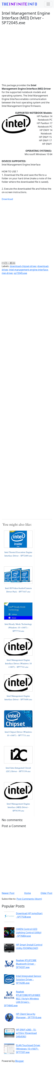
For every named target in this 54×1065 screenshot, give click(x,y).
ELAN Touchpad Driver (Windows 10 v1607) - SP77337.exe (28, 1049)
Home (27, 893)
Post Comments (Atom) (29, 898)
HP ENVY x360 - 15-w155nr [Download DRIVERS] (26, 1033)
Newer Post (8, 893)
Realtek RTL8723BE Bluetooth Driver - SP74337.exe (26, 964)
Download (7, 199)
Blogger (19, 1061)
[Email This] (3, 263)
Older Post (46, 893)
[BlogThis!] (5, 263)
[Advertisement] (27, 54)
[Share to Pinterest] (14, 263)
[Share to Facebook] (11, 263)
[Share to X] (8, 263)
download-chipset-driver (23, 266)
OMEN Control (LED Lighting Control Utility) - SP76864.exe (28, 932)
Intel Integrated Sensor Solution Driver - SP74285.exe (28, 979)
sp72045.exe (20, 273)
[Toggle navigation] (48, 4)
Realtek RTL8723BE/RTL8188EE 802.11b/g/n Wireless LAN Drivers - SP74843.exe (22, 998)
